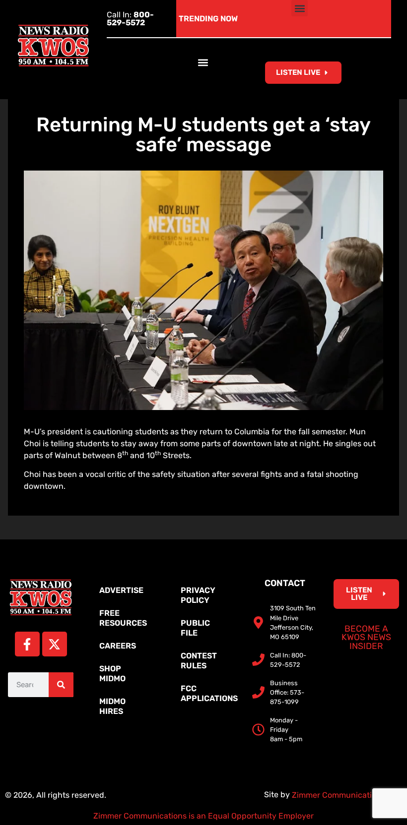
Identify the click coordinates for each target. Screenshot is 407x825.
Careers (117, 645)
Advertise (121, 590)
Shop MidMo (112, 673)
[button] (299, 8)
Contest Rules (199, 660)
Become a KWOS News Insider (366, 637)
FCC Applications (208, 693)
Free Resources (123, 618)
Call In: (130, 18)
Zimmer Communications (339, 795)
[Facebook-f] (27, 644)
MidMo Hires (112, 706)
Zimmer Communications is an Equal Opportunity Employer (203, 816)
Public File (195, 628)
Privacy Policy (198, 595)
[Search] (61, 684)
